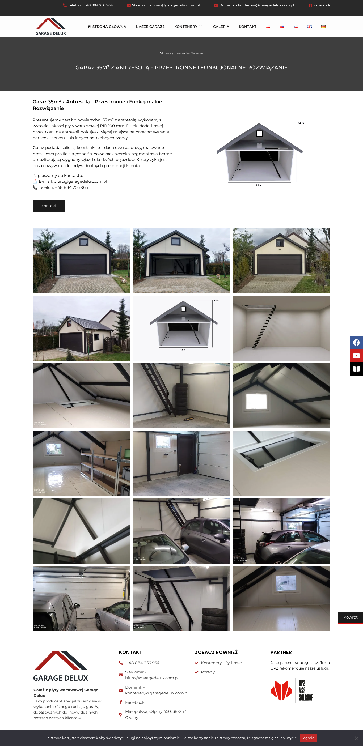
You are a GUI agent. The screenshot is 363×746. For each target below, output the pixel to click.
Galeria (221, 26)
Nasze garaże (150, 26)
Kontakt (247, 26)
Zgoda (308, 738)
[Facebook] (356, 342)
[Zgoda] (356, 738)
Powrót (350, 617)
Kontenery (185, 26)
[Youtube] (356, 355)
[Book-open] (356, 369)
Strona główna (172, 53)
